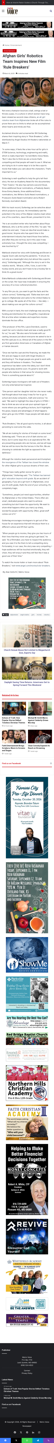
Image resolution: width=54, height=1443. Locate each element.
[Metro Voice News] (12, 11)
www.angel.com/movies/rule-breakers (33, 565)
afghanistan (14, 615)
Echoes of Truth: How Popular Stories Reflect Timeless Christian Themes (13, 720)
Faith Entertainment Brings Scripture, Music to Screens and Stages (13, 748)
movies (39, 615)
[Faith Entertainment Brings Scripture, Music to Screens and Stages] (14, 736)
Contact (27, 1371)
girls (33, 615)
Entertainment (16, 45)
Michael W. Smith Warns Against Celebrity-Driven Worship (38, 720)
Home (6, 45)
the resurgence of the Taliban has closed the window (25, 462)
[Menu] (3, 12)
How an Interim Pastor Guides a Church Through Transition (29, 3)
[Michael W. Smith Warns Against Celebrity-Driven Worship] (40, 708)
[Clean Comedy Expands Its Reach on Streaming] (40, 736)
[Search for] (51, 12)
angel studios (24, 615)
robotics (46, 615)
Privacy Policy (27, 1373)
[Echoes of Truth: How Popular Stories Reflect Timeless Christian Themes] (14, 708)
